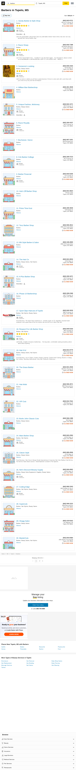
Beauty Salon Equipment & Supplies (31, 472)
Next (43, 561)
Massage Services (6, 665)
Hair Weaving (55, 665)
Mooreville (42, 647)
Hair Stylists (33, 262)
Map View (7, 15)
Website (18, 28)
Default (70, 15)
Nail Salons (30, 665)
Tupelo (12, 554)
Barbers (18, 23)
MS (7, 554)
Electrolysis (4, 661)
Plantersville (61, 647)
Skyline (41, 649)
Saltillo (3, 647)
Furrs (59, 649)
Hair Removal (30, 661)
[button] (72, 3)
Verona (3, 649)
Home (3, 554)
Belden (22, 647)
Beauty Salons (25, 68)
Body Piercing (56, 663)
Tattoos (3, 667)
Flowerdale (23, 649)
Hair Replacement (6, 663)
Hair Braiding (30, 663)
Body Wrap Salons (57, 661)
